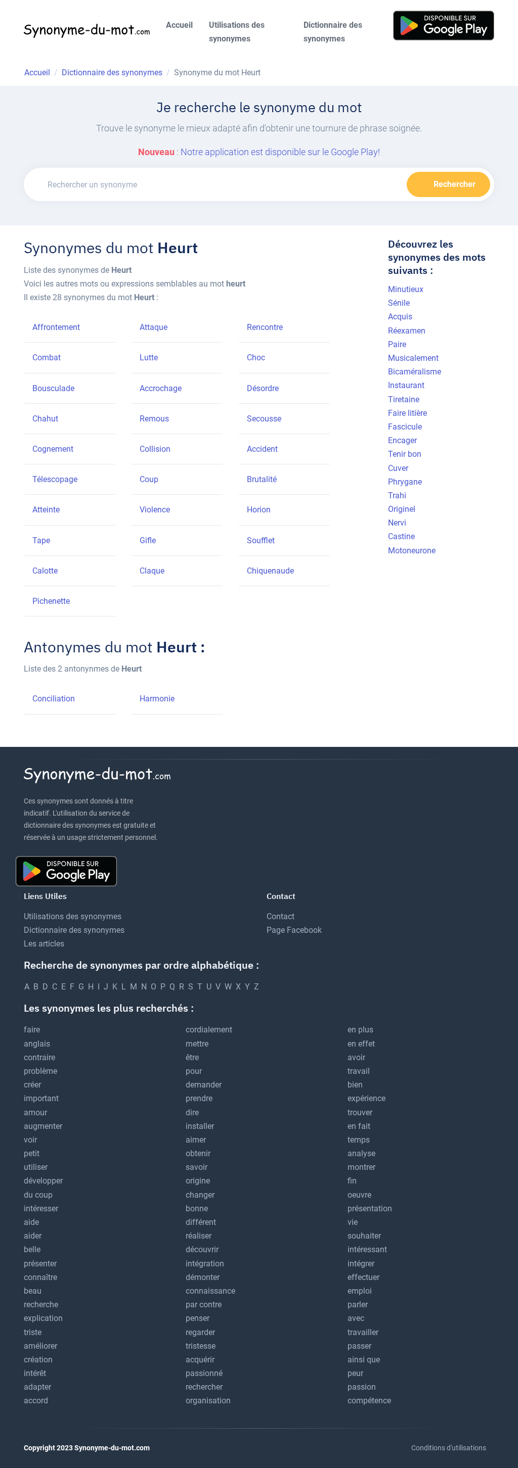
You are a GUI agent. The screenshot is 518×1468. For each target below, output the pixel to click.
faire (32, 1029)
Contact (280, 916)
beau (32, 1291)
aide (31, 1222)
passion (362, 1387)
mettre (197, 1044)
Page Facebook (294, 930)
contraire (39, 1057)
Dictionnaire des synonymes (333, 31)
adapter (37, 1387)
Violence (155, 509)
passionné (204, 1373)
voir (30, 1140)
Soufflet (261, 540)
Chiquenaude (270, 571)
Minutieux (405, 289)
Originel (401, 509)
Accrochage (161, 388)
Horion (259, 509)
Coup (149, 479)
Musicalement (413, 358)
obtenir (198, 1153)
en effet (361, 1044)
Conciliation (53, 698)
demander (204, 1085)
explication (43, 1318)
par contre (204, 1304)
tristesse (200, 1346)
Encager (402, 440)
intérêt (35, 1373)
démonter (203, 1277)
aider (32, 1236)
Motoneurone (412, 550)
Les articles (44, 944)
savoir (196, 1167)
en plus (360, 1029)
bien (355, 1085)
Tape (41, 540)
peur (355, 1373)
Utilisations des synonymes (237, 31)
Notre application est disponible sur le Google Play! (280, 152)
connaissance (210, 1291)
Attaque (153, 327)
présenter (40, 1263)
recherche (41, 1304)
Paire (397, 344)
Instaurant (406, 385)
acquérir (200, 1359)
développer (43, 1181)
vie (353, 1222)
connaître (40, 1277)
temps (359, 1140)
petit (31, 1153)
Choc (256, 357)
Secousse (264, 418)
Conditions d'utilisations (448, 1448)
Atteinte (46, 509)
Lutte (149, 357)
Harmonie (157, 698)
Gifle (148, 540)
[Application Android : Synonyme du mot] (443, 25)
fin (352, 1181)
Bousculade (53, 388)
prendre (199, 1098)
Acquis (400, 316)
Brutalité (262, 479)
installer (200, 1126)
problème (40, 1071)
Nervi (397, 523)
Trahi (397, 495)
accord (36, 1400)
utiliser (36, 1167)
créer (32, 1085)
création (38, 1359)
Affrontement (56, 327)
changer (200, 1195)
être (192, 1057)
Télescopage (54, 479)
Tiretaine (403, 399)
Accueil (179, 25)
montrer (361, 1167)
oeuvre (359, 1195)
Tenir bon (404, 454)
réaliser (198, 1236)
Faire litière (407, 413)
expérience (366, 1098)
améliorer (40, 1346)
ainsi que (364, 1359)
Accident (262, 449)
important (41, 1098)
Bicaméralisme (414, 371)
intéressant (367, 1249)
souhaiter (364, 1236)
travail (359, 1071)
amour (35, 1112)
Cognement (52, 449)
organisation (208, 1400)
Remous (154, 418)
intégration (205, 1263)
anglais (37, 1044)
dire (192, 1112)
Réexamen (406, 331)
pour (194, 1071)
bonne (197, 1208)
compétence (369, 1400)
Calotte (45, 571)
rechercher (204, 1387)
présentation (370, 1208)
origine (198, 1181)
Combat (46, 357)
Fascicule (405, 427)
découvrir (202, 1249)
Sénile (399, 303)
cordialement (209, 1029)
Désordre (263, 388)
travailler (363, 1332)
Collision (155, 449)
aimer (196, 1140)
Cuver (398, 468)
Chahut (45, 418)
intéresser (41, 1208)
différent (201, 1222)
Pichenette (51, 601)
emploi (360, 1291)
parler (358, 1304)
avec (356, 1318)
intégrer (361, 1263)
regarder (200, 1332)
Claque (152, 571)
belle (32, 1249)
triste (32, 1332)
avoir (356, 1057)
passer (359, 1346)
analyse (361, 1153)
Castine (401, 536)
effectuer (363, 1277)
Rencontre (265, 327)
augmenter (43, 1126)
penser (197, 1318)
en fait (359, 1126)
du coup (38, 1195)
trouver (360, 1112)
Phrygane (405, 482)
